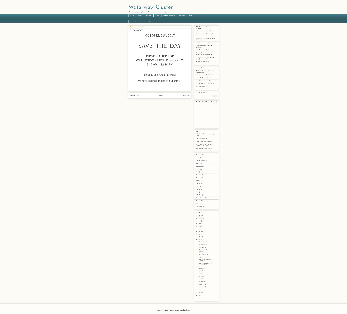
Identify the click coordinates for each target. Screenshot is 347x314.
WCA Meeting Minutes (202, 61)
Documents (182, 15)
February (202, 284)
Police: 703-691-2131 (201, 138)
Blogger (187, 310)
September (202, 250)
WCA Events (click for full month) (206, 102)
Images (157, 15)
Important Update (204, 257)
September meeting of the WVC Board (205, 264)
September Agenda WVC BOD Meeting (206, 260)
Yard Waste (199, 206)
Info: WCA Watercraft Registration (206, 81)
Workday (198, 201)
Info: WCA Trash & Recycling (204, 78)
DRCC (198, 163)
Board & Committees (169, 15)
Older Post (185, 95)
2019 (199, 234)
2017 (199, 239)
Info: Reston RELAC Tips (203, 86)
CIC (197, 157)
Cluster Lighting (200, 160)
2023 (199, 223)
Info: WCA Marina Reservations (205, 83)
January (201, 287)
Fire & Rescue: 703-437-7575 (204, 141)
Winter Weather (200, 198)
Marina (198, 169)
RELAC (198, 177)
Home (132, 15)
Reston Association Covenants (204, 148)
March (201, 281)
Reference (149, 15)
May (200, 276)
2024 (199, 221)
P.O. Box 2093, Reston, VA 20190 (205, 31)
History (140, 15)
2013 (199, 298)
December (202, 242)
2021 (199, 229)
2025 (199, 218)
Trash (141, 21)
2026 (199, 215)
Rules (197, 180)
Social (197, 186)
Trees (197, 192)
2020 (199, 231)
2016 (199, 290)
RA (197, 172)
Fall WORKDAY (203, 252)
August (201, 268)
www (197, 203)
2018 (199, 237)
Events (191, 15)
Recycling (149, 21)
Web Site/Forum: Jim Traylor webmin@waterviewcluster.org (204, 53)
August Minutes (203, 254)
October (201, 247)
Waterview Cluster (150, 7)
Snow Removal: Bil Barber (203, 50)
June (200, 273)
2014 (199, 295)
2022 (199, 226)
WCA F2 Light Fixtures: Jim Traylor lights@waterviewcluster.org (206, 58)
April (200, 279)
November (202, 244)
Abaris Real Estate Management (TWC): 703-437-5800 (205, 145)
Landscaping (199, 166)
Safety (198, 183)
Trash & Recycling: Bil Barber (204, 42)
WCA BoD (133, 21)
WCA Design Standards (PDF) (204, 75)
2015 (199, 292)
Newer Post (134, 95)
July (200, 271)
